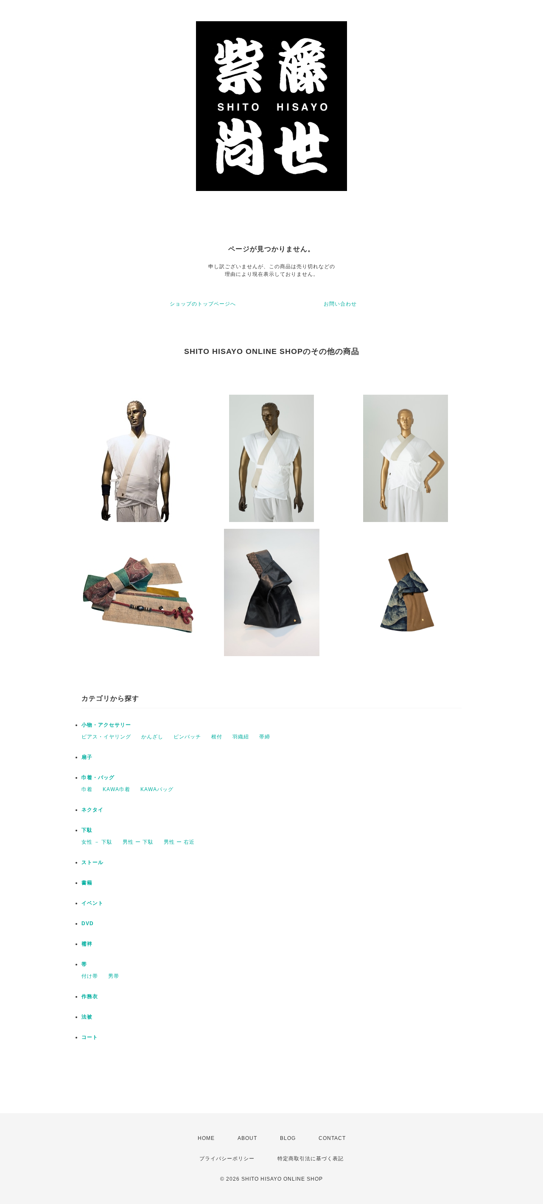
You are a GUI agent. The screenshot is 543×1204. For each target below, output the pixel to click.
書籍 (86, 883)
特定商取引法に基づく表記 (310, 1159)
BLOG (288, 1138)
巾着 (86, 789)
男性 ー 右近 (179, 842)
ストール (92, 862)
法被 (86, 1017)
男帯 (113, 976)
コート (89, 1037)
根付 (216, 737)
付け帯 (89, 976)
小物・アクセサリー (106, 725)
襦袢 (86, 944)
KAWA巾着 (116, 789)
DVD (87, 923)
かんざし (152, 737)
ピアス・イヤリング (106, 737)
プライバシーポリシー (227, 1159)
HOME (206, 1138)
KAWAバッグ (157, 789)
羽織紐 (240, 737)
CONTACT (332, 1138)
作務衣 (89, 996)
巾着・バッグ (98, 777)
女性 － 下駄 (96, 842)
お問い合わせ (340, 304)
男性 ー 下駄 (138, 842)
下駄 (86, 830)
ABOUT (247, 1138)
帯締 (264, 737)
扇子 (86, 757)
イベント (92, 903)
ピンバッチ (187, 737)
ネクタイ (92, 810)
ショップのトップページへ (203, 304)
